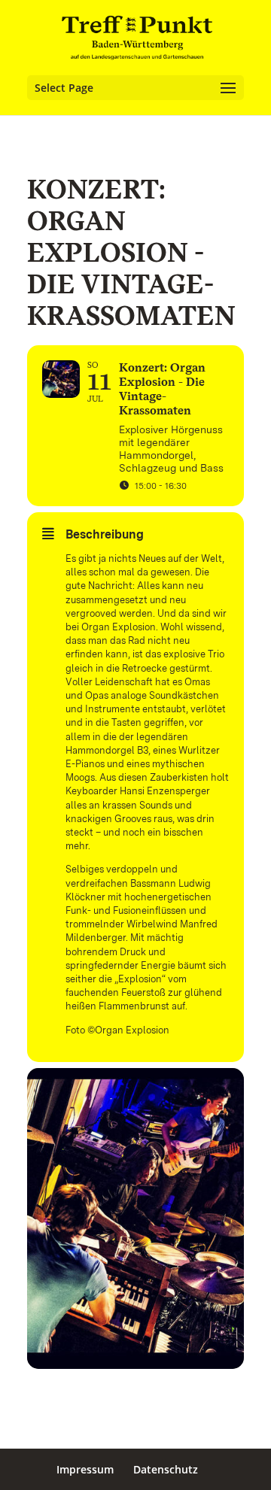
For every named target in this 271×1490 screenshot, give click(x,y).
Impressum (85, 1469)
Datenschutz (165, 1469)
